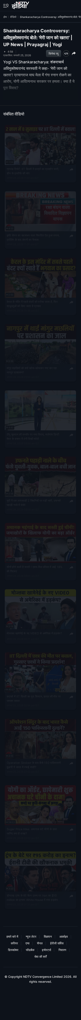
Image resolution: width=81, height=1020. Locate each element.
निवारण (62, 950)
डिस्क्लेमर (13, 950)
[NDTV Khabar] (21, 4)
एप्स (27, 943)
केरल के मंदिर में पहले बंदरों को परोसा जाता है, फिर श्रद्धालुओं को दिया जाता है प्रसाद (32, 303)
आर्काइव (63, 936)
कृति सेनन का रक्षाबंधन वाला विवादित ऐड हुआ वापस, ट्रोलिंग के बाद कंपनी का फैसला (33, 237)
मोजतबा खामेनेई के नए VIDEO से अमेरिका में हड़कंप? (34, 633)
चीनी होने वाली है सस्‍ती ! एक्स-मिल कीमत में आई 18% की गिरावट (34, 569)
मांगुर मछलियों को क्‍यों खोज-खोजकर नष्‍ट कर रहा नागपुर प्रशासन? (32, 370)
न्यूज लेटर (31, 936)
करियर (14, 943)
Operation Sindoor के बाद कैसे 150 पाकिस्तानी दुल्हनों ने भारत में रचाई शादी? (34, 765)
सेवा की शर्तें (40, 956)
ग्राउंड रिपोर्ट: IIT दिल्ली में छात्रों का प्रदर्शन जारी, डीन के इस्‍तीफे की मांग (33, 171)
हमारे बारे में (12, 936)
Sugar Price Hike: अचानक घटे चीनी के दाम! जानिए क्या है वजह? (32, 831)
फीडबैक (30, 950)
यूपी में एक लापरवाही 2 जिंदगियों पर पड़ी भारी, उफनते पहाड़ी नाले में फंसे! (34, 502)
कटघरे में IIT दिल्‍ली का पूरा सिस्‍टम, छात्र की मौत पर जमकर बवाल (34, 698)
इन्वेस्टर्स (46, 950)
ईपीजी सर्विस (57, 943)
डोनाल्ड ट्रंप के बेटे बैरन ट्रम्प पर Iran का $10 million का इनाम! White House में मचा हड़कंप (32, 897)
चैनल (40, 943)
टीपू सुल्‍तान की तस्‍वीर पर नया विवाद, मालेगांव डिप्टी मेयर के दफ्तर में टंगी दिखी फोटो (33, 436)
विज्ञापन (48, 936)
